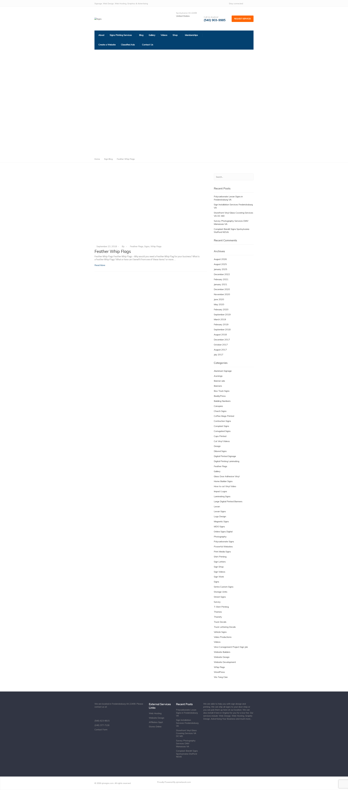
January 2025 (220, 269)
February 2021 (221, 279)
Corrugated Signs (222, 431)
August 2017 (220, 349)
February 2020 (221, 309)
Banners (218, 386)
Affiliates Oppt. (156, 722)
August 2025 (220, 264)
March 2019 (220, 319)
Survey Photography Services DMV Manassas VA (231, 222)
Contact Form (100, 729)
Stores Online (155, 726)
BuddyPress (220, 396)
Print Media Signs (222, 551)
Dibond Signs (220, 451)
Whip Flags (155, 246)
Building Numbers (222, 401)
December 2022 (222, 274)
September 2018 (222, 329)
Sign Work (219, 576)
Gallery (217, 471)
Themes (218, 611)
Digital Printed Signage (225, 456)
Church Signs (220, 411)
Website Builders (222, 652)
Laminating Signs (222, 496)
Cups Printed (220, 436)
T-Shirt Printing (221, 606)
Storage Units (220, 591)
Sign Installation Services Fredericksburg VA (233, 206)
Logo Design (220, 516)
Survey (217, 601)
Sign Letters (220, 561)
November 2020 (222, 294)
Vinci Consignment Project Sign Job (231, 647)
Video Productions (223, 637)
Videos (217, 642)
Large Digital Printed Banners (228, 501)
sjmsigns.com (108, 783)
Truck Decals (220, 622)
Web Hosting (155, 713)
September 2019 (222, 314)
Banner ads (219, 380)
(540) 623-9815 (101, 720)
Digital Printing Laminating (226, 461)
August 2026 (220, 259)
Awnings (218, 376)
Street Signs (220, 596)
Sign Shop (219, 566)
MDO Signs (219, 526)
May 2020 (219, 304)
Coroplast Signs (221, 426)
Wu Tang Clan (221, 677)
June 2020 (219, 299)
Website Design (221, 657)
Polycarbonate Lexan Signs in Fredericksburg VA (228, 198)
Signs (147, 246)
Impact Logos (220, 491)
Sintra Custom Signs (223, 586)
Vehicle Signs (220, 632)
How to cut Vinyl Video (225, 486)
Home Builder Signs (223, 481)
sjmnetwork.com (183, 782)
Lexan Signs (220, 511)
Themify (218, 616)
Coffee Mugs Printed (224, 416)
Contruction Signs (222, 421)
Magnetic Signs (221, 521)
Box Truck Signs (221, 391)
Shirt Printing (220, 556)
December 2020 (222, 289)
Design (217, 446)
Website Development (225, 662)
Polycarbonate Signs (224, 541)
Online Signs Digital (223, 531)
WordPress (219, 672)
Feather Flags (136, 246)
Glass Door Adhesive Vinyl (227, 476)
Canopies (218, 406)
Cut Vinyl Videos (222, 441)
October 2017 (221, 344)
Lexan (217, 506)
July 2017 (218, 354)
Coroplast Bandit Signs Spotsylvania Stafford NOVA (231, 231)
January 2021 (220, 284)
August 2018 (220, 334)
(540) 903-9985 (215, 20)
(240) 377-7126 (101, 725)
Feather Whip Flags (112, 251)
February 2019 (221, 324)
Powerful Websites (223, 546)
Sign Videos (219, 571)
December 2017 (222, 339)
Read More (99, 265)
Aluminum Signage (223, 371)
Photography (220, 536)
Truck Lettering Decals (225, 627)
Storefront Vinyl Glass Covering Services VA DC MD (233, 214)
